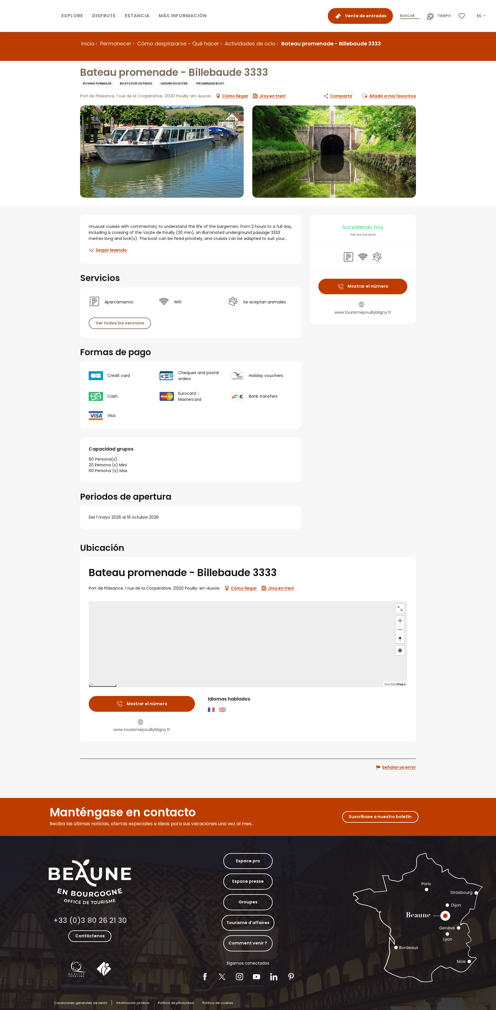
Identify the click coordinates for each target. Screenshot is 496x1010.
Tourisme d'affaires (248, 923)
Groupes (248, 902)
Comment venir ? (247, 943)
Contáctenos (90, 936)
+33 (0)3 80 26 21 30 (90, 920)
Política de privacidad (176, 1003)
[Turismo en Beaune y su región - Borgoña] (29, 16)
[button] (481, 16)
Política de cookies (217, 1003)
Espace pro (248, 861)
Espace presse (248, 881)
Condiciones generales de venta (80, 1003)
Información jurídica (132, 1003)
